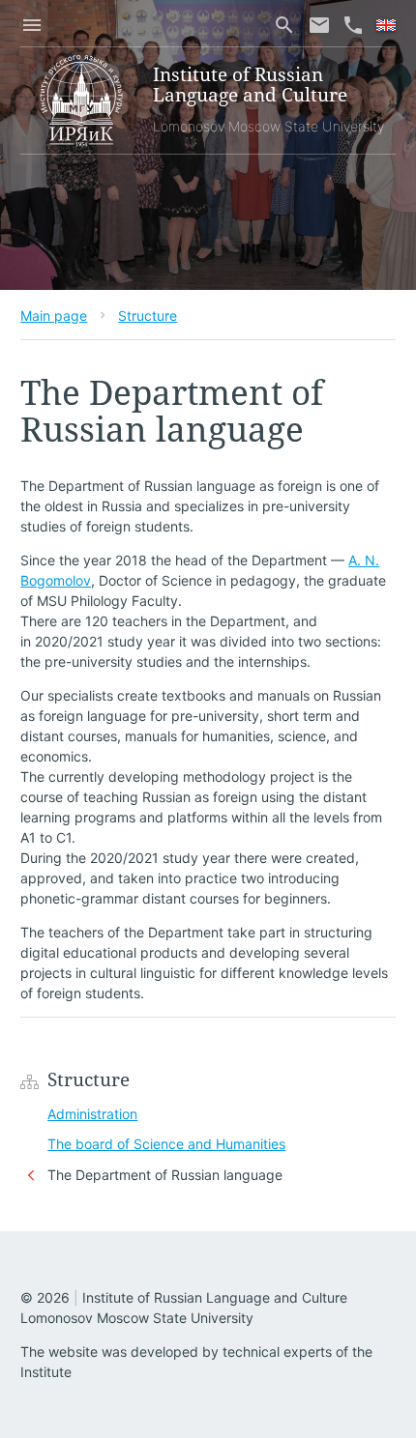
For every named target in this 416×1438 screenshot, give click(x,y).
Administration (92, 1114)
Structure (147, 315)
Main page (53, 315)
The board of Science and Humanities (166, 1144)
